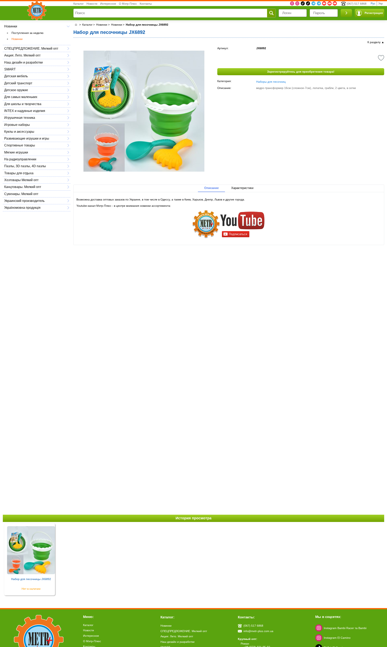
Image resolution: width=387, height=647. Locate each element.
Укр (380, 3)
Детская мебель (16, 76)
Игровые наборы (17, 124)
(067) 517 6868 (356, 3)
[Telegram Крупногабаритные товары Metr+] (319, 3)
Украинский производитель (24, 200)
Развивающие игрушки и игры (26, 138)
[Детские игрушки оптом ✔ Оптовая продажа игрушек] (75, 24)
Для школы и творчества (22, 104)
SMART (10, 69)
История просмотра (193, 518)
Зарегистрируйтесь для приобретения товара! (300, 71)
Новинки (10, 26)
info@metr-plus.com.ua (258, 631)
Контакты (146, 3)
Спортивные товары (19, 145)
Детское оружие (16, 90)
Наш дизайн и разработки (23, 62)
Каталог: (167, 617)
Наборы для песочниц (271, 81)
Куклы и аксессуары (19, 131)
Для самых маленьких (20, 97)
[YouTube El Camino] (335, 3)
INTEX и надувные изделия (24, 111)
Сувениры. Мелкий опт (21, 194)
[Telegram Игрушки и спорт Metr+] (313, 3)
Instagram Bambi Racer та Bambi (345, 628)
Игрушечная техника (19, 117)
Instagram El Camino (337, 637)
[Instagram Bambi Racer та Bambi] (292, 3)
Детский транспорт (18, 83)
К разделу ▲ (375, 42)
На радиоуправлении (20, 159)
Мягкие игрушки (16, 152)
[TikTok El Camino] (303, 3)
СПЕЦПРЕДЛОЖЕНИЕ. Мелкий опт (31, 48)
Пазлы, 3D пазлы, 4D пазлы (25, 166)
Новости (91, 3)
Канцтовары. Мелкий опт (22, 187)
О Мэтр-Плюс (128, 3)
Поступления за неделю (27, 32)
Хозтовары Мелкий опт (21, 180)
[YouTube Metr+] (324, 3)
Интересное (108, 3)
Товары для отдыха (18, 173)
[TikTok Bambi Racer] (308, 3)
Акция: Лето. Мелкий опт (22, 55)
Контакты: (246, 617)
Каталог (78, 3)
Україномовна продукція (22, 207)
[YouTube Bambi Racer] (330, 3)
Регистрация (374, 13)
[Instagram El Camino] (297, 3)
